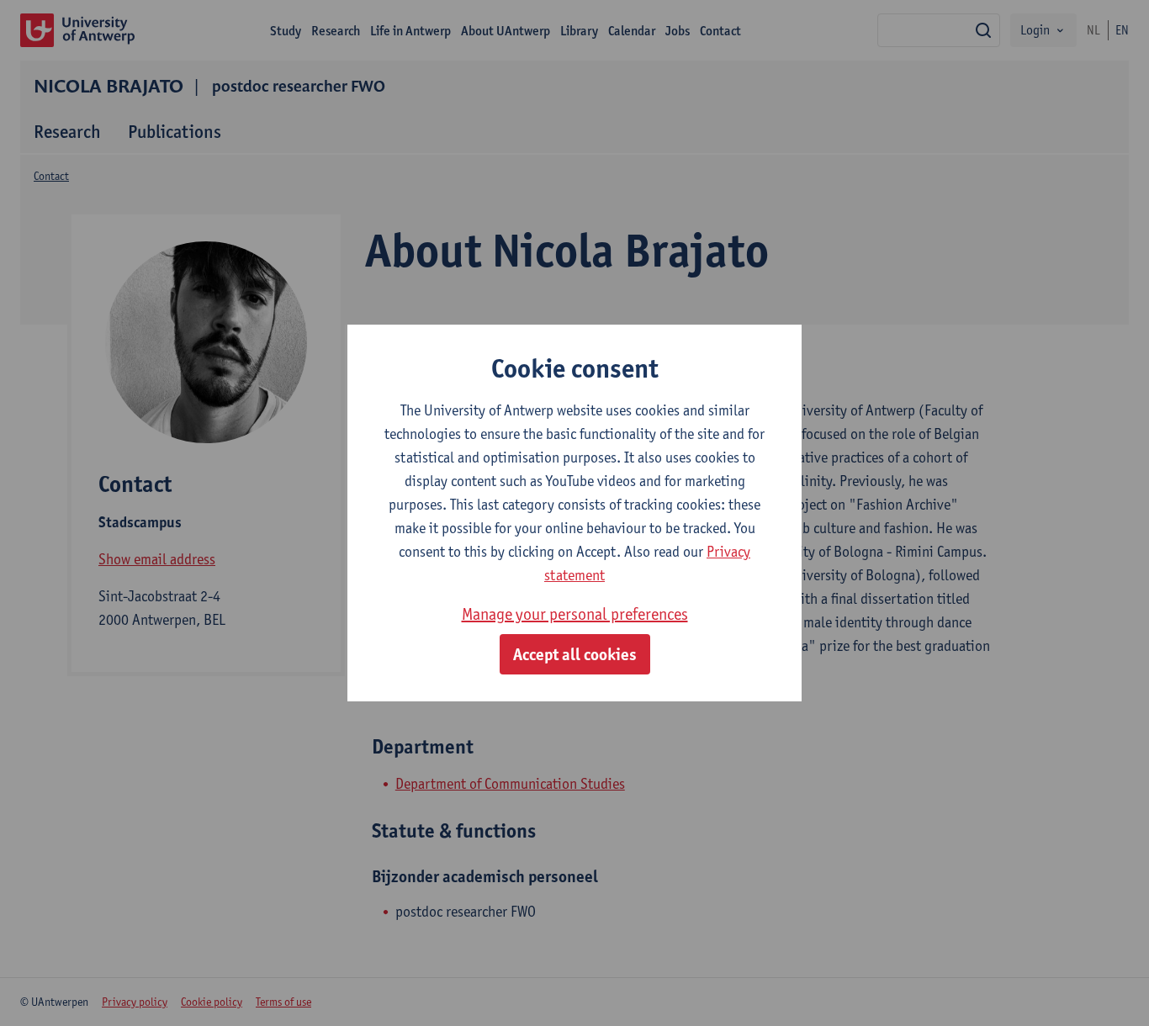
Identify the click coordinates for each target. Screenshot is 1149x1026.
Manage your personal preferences (575, 614)
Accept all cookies (575, 654)
